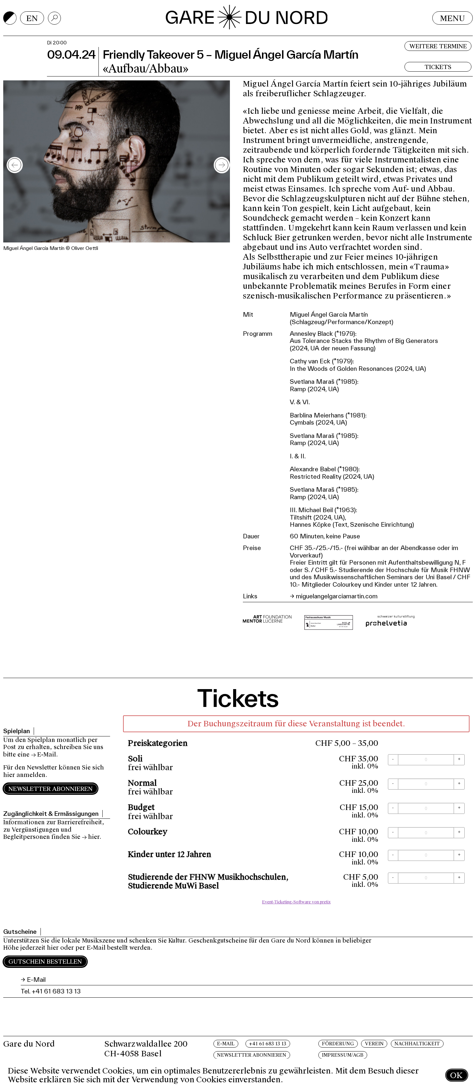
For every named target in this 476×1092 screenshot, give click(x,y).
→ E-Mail (43, 754)
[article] (296, 811)
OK (456, 1075)
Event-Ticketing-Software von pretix (296, 902)
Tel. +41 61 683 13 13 (51, 991)
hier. (94, 837)
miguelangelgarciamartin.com (337, 596)
